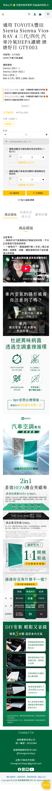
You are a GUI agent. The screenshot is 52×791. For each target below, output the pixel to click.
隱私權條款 (11, 776)
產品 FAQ (42, 776)
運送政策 (21, 776)
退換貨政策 (31, 776)
